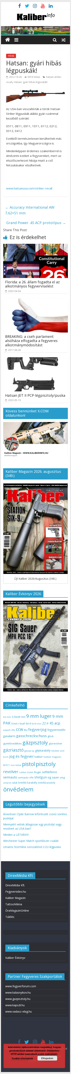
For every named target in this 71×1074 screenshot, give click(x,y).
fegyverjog (37, 729)
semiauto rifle (26, 777)
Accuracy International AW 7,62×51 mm (29, 210)
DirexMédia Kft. (15, 885)
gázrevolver (55, 743)
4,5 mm (7, 716)
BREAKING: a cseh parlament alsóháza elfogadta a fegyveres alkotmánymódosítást (31, 340)
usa (14, 782)
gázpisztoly (35, 742)
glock (50, 736)
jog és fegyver (21, 756)
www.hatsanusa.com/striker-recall (29, 188)
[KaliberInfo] (7, 40)
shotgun (40, 777)
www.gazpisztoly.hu (17, 999)
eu (25, 730)
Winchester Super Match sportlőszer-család (30, 841)
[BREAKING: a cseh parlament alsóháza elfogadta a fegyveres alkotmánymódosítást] (35, 301)
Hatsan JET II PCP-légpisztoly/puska (35, 395)
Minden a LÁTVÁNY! (16, 835)
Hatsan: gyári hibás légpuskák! (31, 82)
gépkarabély (42, 750)
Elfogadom (47, 1058)
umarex (7, 782)
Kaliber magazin (52, 756)
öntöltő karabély (27, 782)
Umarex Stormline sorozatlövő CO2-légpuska (32, 847)
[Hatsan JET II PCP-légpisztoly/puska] (35, 359)
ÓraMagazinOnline (17, 910)
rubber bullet (26, 772)
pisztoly (46, 764)
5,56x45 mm (18, 717)
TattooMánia (13, 904)
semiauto (10, 777)
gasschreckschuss (31, 735)
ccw (19, 729)
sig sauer (53, 777)
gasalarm (9, 736)
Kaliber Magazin (15, 898)
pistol (28, 764)
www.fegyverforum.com (20, 986)
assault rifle (9, 729)
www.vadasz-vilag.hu (18, 1011)
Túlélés (9, 917)
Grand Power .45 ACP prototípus (36, 222)
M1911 (6, 765)
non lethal (16, 765)
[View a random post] (63, 40)
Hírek (11, 55)
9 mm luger (38, 716)
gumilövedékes (12, 743)
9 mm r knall (18, 723)
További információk (22, 1058)
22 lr (45, 723)
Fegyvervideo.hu (15, 891)
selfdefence (49, 772)
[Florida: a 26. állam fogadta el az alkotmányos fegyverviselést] (35, 246)
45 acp (55, 723)
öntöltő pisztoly (46, 782)
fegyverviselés (56, 730)
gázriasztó (13, 750)
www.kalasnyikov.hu (18, 992)
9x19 (28, 723)
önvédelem (18, 789)
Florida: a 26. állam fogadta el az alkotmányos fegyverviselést (32, 284)
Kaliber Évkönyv (15, 958)
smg (62, 777)
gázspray (29, 750)
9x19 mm (36, 723)
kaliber (39, 756)
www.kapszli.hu (15, 1005)
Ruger (37, 772)
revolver (10, 771)
